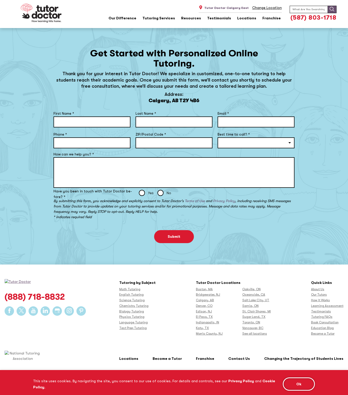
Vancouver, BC (252, 328)
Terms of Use (195, 201)
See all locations (254, 333)
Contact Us (239, 359)
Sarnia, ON (250, 306)
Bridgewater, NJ (208, 294)
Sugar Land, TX (253, 317)
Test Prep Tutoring (133, 328)
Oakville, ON (251, 289)
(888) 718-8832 (35, 297)
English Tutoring (131, 294)
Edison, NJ (204, 311)
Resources (191, 18)
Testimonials (219, 18)
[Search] (332, 9)
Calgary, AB (205, 300)
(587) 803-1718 (313, 17)
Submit (174, 236)
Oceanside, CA (253, 294)
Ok (298, 384)
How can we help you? (73, 154)
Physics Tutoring (131, 317)
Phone (60, 134)
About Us (317, 289)
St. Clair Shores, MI (256, 311)
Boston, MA (204, 289)
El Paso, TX (204, 317)
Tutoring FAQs (321, 317)
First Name (63, 113)
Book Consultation (325, 322)
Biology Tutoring (131, 311)
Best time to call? (234, 134)
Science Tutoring (132, 300)
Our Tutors (319, 294)
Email (223, 113)
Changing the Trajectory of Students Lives (303, 359)
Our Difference (122, 18)
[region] (174, 382)
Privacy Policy (241, 381)
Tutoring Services (158, 18)
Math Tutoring (129, 289)
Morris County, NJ (209, 333)
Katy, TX (202, 328)
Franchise (271, 18)
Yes (151, 193)
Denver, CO (204, 306)
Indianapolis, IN (207, 322)
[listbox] (256, 142)
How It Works (320, 300)
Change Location (267, 7)
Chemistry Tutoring (134, 306)
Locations (246, 18)
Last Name (146, 113)
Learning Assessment (327, 306)
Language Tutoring (133, 322)
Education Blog (322, 328)
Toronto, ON (251, 322)
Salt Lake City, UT (255, 300)
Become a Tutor (322, 333)
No (169, 193)
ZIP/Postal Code (151, 134)
